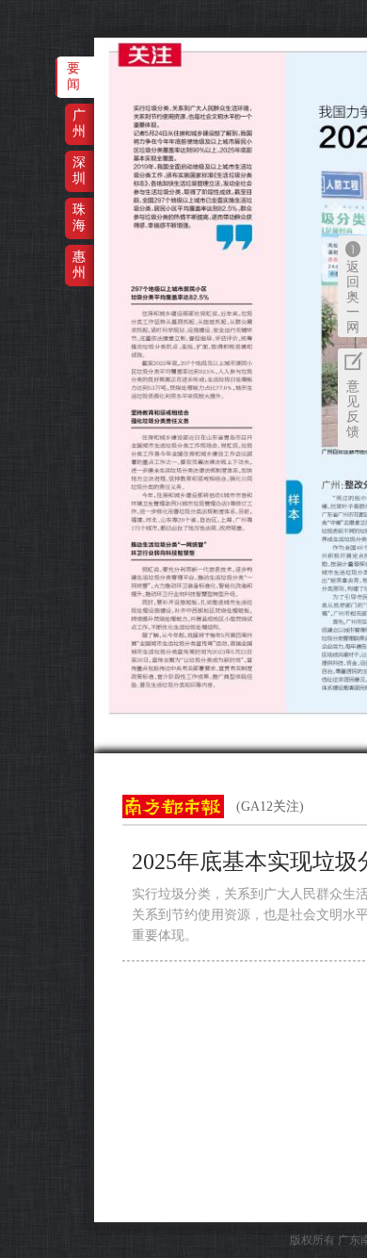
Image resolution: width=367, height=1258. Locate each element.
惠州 (79, 264)
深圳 (79, 169)
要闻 (73, 75)
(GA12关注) (270, 806)
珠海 (79, 217)
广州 (79, 122)
